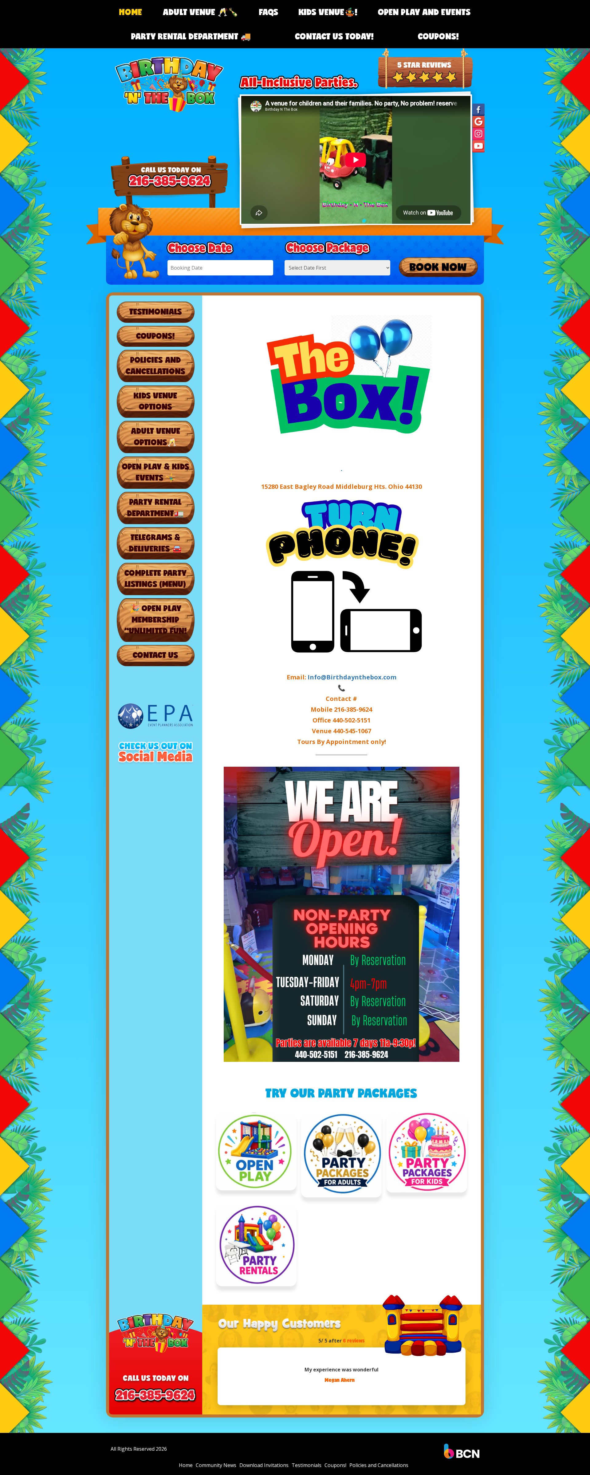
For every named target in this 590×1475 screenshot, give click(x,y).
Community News (216, 1465)
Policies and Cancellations (155, 365)
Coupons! (438, 36)
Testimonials (155, 311)
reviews (354, 1340)
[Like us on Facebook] (478, 109)
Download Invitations (264, 1465)
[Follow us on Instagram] (478, 133)
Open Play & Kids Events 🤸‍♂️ (155, 472)
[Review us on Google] (478, 121)
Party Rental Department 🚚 (191, 36)
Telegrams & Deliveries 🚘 (155, 543)
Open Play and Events (424, 12)
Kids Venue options (155, 401)
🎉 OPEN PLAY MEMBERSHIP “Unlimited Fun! (155, 619)
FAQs (268, 12)
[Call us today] (425, 54)
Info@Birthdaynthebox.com (352, 677)
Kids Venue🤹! (328, 12)
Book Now (438, 267)
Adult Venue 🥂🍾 (200, 12)
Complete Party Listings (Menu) (155, 578)
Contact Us (155, 655)
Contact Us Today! (334, 36)
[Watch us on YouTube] (478, 146)
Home (130, 12)
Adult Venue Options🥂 (155, 436)
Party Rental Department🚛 (155, 507)
